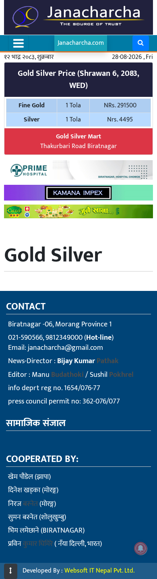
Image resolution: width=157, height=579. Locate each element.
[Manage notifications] (140, 548)
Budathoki (67, 375)
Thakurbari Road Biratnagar (78, 141)
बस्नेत (30, 504)
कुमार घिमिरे (38, 544)
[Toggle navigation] (18, 43)
